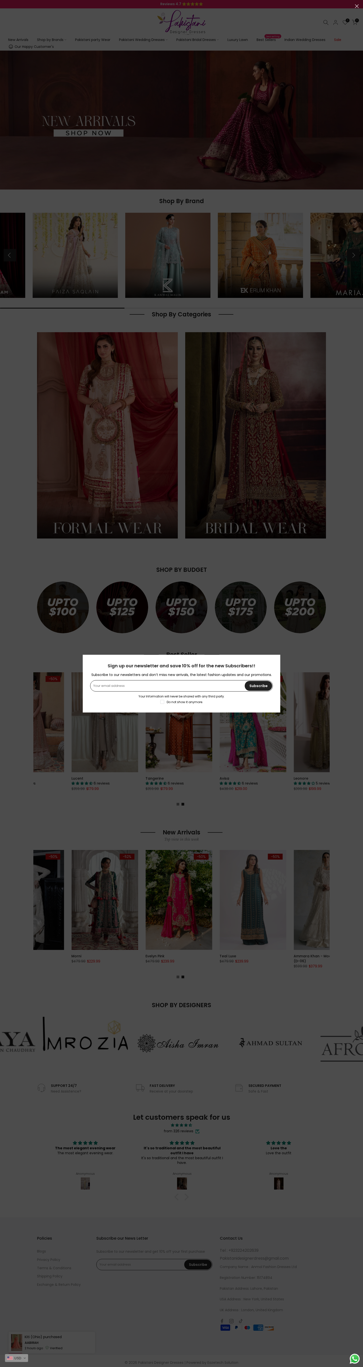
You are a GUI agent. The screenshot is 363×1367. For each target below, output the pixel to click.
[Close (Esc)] (357, 6)
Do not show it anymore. (185, 702)
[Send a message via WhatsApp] (355, 1359)
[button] (16, 1358)
